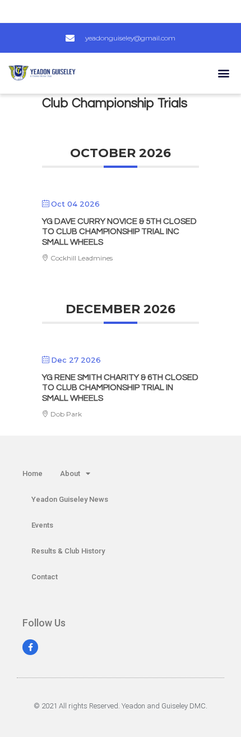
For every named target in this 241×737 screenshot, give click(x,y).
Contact (44, 577)
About (70, 473)
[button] (223, 73)
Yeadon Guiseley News (69, 499)
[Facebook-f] (30, 647)
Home (32, 473)
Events (42, 525)
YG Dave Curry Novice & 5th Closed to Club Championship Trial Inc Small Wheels (119, 231)
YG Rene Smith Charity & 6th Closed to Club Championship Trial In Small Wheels (120, 387)
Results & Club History (68, 551)
